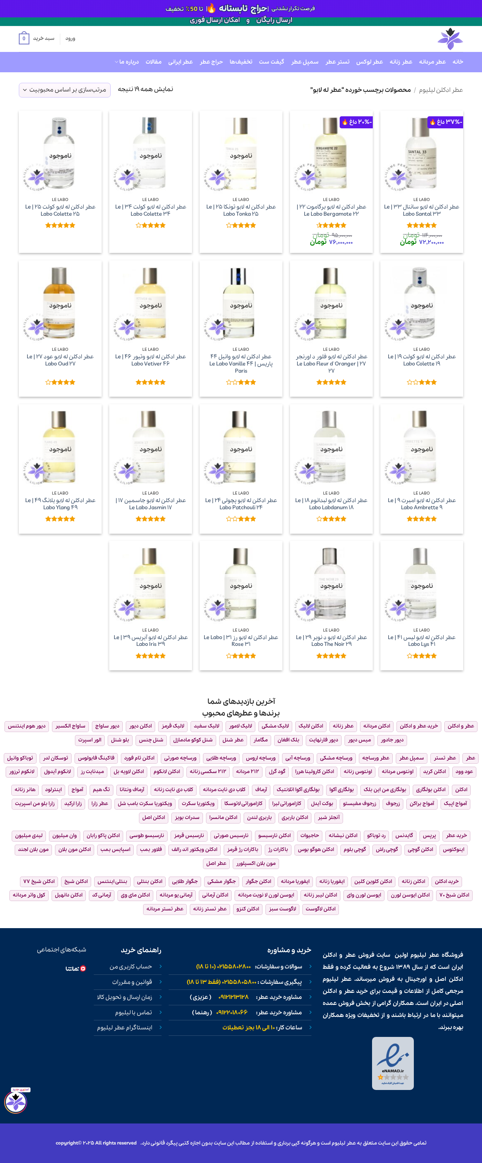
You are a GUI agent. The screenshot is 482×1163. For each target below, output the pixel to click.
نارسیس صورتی (231, 835)
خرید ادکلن (447, 881)
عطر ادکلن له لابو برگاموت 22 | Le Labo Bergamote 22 (331, 211)
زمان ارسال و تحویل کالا (124, 997)
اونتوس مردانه (397, 771)
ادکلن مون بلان (74, 849)
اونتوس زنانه (358, 771)
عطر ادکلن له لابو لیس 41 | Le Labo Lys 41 (422, 641)
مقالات (154, 62)
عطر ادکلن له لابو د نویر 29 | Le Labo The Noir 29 (331, 641)
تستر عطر (337, 62)
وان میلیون (64, 835)
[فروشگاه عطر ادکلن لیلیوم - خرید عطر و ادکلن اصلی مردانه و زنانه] (432, 39)
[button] (36, 39)
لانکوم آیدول (57, 771)
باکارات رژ (278, 849)
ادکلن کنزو (247, 909)
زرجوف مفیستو (359, 803)
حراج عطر (211, 62)
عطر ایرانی (180, 62)
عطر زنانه (401, 62)
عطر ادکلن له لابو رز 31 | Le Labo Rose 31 (241, 641)
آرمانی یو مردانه (176, 895)
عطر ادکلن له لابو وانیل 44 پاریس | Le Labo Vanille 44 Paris (241, 363)
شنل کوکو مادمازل (193, 740)
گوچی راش (387, 849)
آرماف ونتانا (132, 789)
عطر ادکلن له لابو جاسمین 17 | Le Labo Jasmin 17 (151, 504)
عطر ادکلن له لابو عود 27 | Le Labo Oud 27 (60, 360)
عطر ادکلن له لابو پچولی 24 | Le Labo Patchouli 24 (241, 504)
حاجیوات (309, 835)
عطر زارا (100, 803)
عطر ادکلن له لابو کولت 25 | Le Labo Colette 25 (60, 211)
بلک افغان (288, 740)
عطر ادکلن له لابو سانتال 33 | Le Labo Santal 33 (421, 211)
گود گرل (277, 771)
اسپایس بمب (115, 849)
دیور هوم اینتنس (27, 726)
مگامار (260, 740)
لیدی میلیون (29, 835)
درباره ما (129, 62)
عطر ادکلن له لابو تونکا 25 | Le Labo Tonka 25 (241, 211)
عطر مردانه (432, 62)
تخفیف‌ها (241, 62)
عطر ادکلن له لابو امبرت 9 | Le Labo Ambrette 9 (422, 504)
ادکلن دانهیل (68, 895)
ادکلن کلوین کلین (373, 881)
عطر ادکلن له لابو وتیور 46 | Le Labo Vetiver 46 (150, 360)
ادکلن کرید (434, 771)
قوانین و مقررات (132, 982)
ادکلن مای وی (135, 895)
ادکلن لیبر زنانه (320, 895)
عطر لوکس (369, 62)
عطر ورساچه (375, 758)
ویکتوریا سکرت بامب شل (145, 803)
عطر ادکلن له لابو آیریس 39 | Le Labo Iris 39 (151, 641)
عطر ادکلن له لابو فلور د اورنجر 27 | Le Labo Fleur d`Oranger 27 (332, 363)
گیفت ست (271, 62)
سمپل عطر (305, 62)
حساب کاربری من (131, 967)
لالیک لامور (240, 726)
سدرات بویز (187, 817)
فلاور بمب (151, 849)
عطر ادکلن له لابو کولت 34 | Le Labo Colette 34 (150, 211)
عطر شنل (233, 740)
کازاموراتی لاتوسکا (243, 803)
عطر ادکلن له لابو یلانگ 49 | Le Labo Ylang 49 (60, 504)
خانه (458, 62)
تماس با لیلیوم (133, 1013)
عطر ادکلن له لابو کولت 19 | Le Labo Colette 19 (422, 360)
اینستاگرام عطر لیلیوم (124, 1028)
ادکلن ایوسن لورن (410, 895)
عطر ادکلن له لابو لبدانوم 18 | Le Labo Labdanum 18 (331, 504)
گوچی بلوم (355, 849)
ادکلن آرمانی (215, 895)
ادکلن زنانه (413, 881)
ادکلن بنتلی (149, 881)
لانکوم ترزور (21, 771)
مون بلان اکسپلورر (256, 863)
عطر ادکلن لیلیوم (441, 90)
